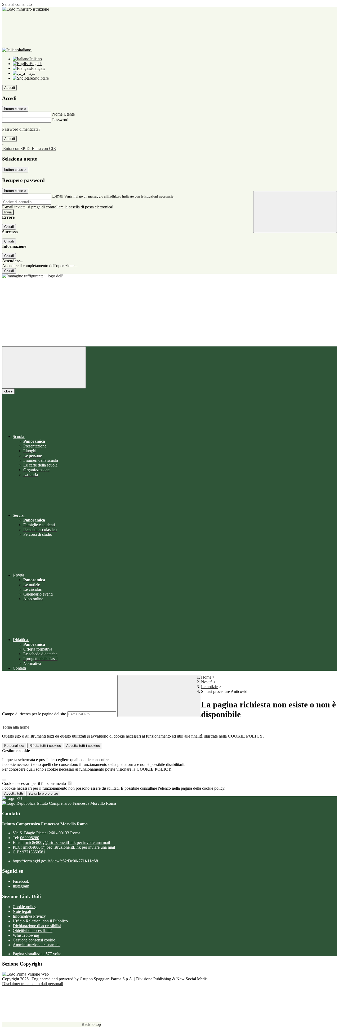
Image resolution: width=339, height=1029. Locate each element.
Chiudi (9, 227)
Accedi (9, 88)
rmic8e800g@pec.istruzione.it (69, 847)
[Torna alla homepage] (169, 276)
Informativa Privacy (29, 916)
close (8, 391)
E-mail (57, 196)
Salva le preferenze (43, 793)
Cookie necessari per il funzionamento (34, 783)
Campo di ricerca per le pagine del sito (34, 714)
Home (206, 677)
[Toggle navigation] (44, 367)
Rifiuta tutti (45, 746)
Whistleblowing (26, 935)
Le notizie (209, 686)
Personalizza (14, 746)
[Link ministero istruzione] (25, 9)
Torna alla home (15, 727)
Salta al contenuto (17, 4)
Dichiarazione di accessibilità (37, 925)
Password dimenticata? (21, 129)
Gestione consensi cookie (34, 940)
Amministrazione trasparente (36, 945)
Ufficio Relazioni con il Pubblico (40, 921)
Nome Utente (63, 114)
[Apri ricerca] (295, 212)
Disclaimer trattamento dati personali (32, 983)
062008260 (29, 837)
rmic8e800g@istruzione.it (67, 842)
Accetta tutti (83, 746)
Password (60, 119)
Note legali (22, 911)
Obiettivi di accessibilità (32, 930)
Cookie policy (24, 906)
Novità (206, 682)
